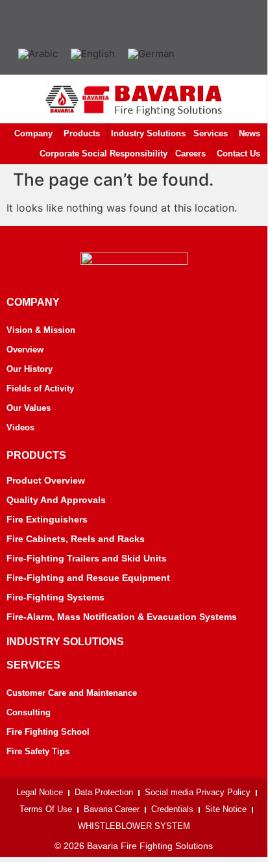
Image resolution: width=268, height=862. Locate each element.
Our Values (28, 408)
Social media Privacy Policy (197, 792)
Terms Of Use (45, 809)
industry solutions (65, 641)
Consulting (28, 712)
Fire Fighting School (48, 732)
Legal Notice (39, 792)
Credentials (172, 809)
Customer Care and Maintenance (71, 693)
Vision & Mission (40, 330)
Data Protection (104, 792)
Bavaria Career (112, 809)
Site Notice (226, 809)
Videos (20, 427)
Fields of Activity (40, 388)
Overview (24, 349)
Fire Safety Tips (37, 751)
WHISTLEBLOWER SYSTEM (134, 826)
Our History (29, 369)
